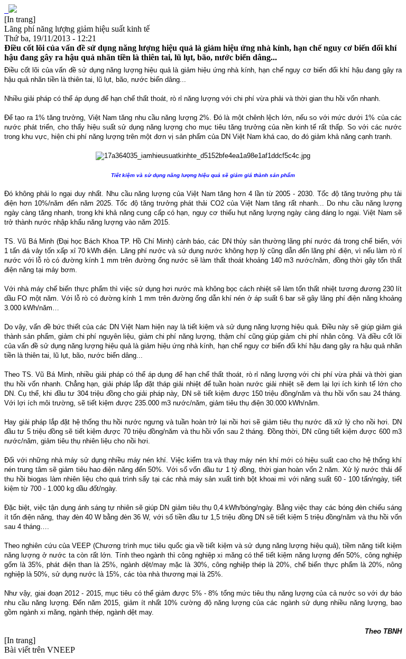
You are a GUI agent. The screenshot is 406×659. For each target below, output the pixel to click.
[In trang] (19, 19)
